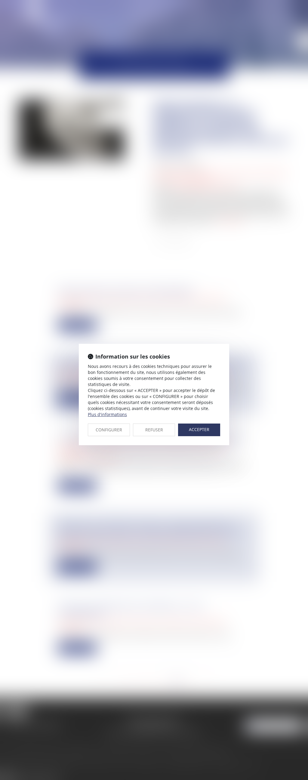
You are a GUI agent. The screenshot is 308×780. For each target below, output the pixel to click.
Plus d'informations (107, 414)
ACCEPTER (199, 429)
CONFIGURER (109, 430)
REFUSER (154, 430)
